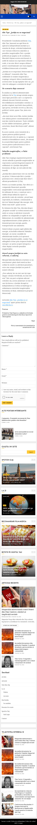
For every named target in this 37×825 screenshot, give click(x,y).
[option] (18, 474)
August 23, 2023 (16, 574)
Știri (4, 605)
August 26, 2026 (17, 616)
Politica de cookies (30, 821)
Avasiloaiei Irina (7, 616)
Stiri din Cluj (6, 35)
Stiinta (5, 692)
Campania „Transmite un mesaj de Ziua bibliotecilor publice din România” (16, 419)
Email (4, 376)
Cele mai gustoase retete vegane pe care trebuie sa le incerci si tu (18, 571)
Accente (5, 505)
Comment (5, 346)
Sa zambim (7, 703)
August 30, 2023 (16, 544)
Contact (4, 718)
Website (4, 383)
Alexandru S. (7, 482)
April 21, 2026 (6, 422)
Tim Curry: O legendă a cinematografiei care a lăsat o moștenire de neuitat (25, 661)
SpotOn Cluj (6, 472)
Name (4, 369)
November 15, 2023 (16, 513)
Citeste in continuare (10, 625)
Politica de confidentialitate (18, 821)
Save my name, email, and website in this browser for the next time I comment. (17, 391)
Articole (4, 681)
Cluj (29, 41)
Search (31, 452)
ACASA (4, 677)
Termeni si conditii (5, 821)
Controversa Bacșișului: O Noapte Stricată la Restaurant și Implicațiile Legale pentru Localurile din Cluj (24, 808)
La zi (3, 689)
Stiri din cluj (5, 29)
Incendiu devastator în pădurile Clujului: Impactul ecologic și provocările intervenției (25, 633)
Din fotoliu (6, 531)
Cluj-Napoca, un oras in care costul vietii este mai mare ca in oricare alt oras (18, 477)
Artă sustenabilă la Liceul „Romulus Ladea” (24, 433)
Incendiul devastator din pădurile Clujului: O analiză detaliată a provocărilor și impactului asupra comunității (25, 647)
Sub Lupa (6, 714)
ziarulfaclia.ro (7, 305)
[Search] (34, 16)
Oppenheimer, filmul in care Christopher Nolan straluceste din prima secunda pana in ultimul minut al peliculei (18, 538)
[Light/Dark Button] (29, 16)
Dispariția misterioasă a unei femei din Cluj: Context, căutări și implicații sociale (18, 612)
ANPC (16, 823)
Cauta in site (9, 446)
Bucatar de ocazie (8, 567)
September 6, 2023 (16, 482)
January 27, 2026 (16, 35)
